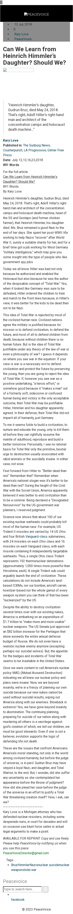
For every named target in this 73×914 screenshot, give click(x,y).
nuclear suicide (48, 865)
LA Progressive (35, 150)
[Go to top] (1, 2)
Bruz (14, 865)
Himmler (24, 865)
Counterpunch (12, 150)
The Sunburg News (36, 145)
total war (30, 870)
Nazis (34, 865)
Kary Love (21, 34)
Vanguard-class (36, 536)
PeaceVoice (23, 39)
